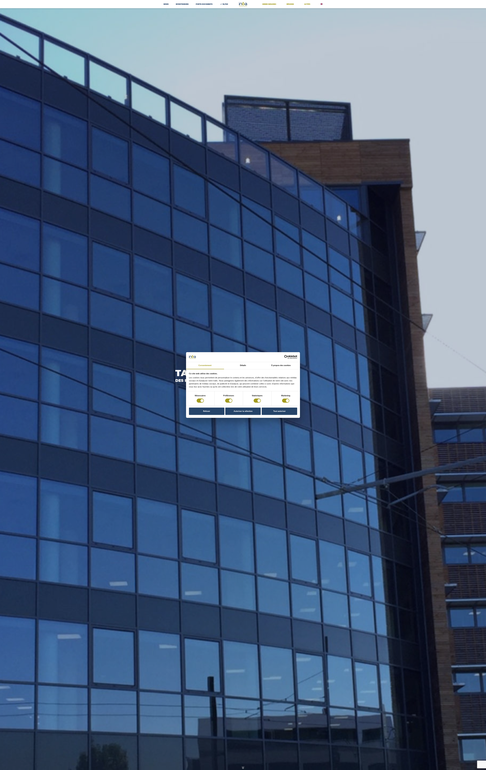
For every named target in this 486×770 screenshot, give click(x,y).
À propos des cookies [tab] (281, 365)
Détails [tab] (243, 365)
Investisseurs (182, 4)
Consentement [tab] (204, 365)
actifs (307, 4)
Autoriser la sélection (243, 411)
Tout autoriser (279, 411)
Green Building (269, 4)
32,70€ (225, 4)
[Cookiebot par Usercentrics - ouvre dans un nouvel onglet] (286, 357)
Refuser (206, 411)
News (166, 4)
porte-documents (204, 4)
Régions (290, 4)
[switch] (228, 401)
